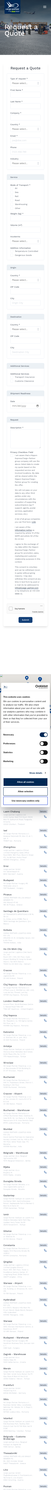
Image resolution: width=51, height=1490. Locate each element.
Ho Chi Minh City (12, 949)
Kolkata (7, 930)
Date (12, 401)
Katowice (8, 1032)
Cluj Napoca (10, 1015)
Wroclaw (8, 1063)
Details (43, 812)
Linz (5, 1470)
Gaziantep (8, 1195)
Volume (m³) (16, 225)
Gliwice (7, 1231)
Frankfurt (8, 1385)
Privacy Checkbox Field (21, 452)
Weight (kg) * (16, 214)
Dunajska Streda (12, 1181)
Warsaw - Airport (13, 1283)
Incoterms (15, 236)
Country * (15, 124)
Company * (15, 113)
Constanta (9, 1245)
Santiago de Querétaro (15, 911)
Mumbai (7, 1129)
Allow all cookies (25, 782)
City (12, 298)
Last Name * (16, 101)
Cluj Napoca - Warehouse (17, 984)
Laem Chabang (11, 812)
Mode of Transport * (20, 185)
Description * (16, 427)
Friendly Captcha (37, 612)
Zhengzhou (9, 847)
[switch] (44, 744)
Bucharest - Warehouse (16, 1110)
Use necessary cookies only (26, 800)
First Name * (16, 90)
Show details (35, 773)
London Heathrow (13, 1001)
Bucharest (9, 1077)
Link (34, 522)
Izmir (6, 1214)
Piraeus (7, 894)
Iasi (5, 830)
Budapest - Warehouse (16, 1338)
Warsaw (7, 1321)
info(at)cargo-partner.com (26, 588)
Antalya (7, 1046)
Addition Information (20, 248)
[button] (40, 679)
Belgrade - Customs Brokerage (14, 1438)
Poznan (7, 1486)
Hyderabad (9, 1300)
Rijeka (6, 1167)
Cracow (7, 970)
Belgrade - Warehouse (15, 1153)
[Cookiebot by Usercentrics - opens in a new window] (36, 687)
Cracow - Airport (12, 1094)
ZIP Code (14, 287)
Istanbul (7, 1418)
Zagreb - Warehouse (14, 1354)
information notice (23, 530)
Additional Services (19, 374)
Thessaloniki (10, 1453)
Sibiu (6, 1399)
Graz (5, 866)
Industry (14, 159)
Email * (14, 136)
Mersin (7, 1368)
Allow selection (25, 791)
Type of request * (19, 79)
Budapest (8, 880)
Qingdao (7, 1262)
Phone (13, 147)
